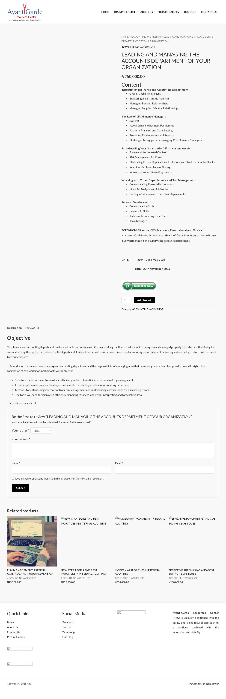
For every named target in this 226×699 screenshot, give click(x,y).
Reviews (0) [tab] (32, 327)
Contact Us (209, 12)
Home (105, 12)
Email (119, 463)
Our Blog (190, 12)
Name (16, 463)
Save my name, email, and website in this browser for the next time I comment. (59, 478)
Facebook (68, 622)
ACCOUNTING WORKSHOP (146, 36)
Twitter (66, 627)
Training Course (125, 12)
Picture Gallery (168, 12)
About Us (146, 12)
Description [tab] (14, 327)
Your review (21, 439)
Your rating (20, 430)
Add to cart (144, 300)
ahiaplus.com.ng (211, 683)
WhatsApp (68, 632)
